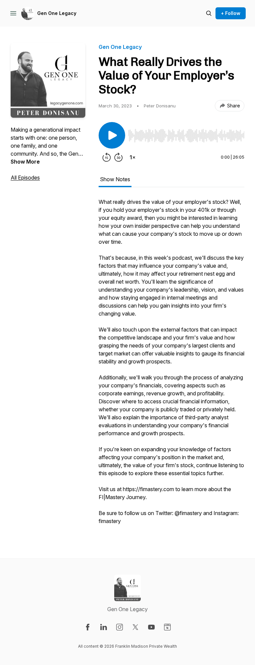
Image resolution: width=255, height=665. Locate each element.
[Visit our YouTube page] (151, 627)
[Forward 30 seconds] (118, 157)
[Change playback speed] (132, 157)
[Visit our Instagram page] (119, 627)
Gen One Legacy (56, 13)
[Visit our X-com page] (135, 627)
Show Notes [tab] (115, 179)
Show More (25, 161)
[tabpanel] (171, 365)
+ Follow (230, 13)
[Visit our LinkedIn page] (103, 627)
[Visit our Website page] (167, 627)
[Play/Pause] (112, 135)
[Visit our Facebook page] (87, 627)
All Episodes (25, 177)
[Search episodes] (209, 13)
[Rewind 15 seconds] (106, 157)
